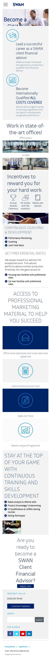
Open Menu (6, 4)
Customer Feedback (20, 606)
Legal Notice (23, 647)
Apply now (25, 586)
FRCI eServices (16, 654)
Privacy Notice (10, 647)
